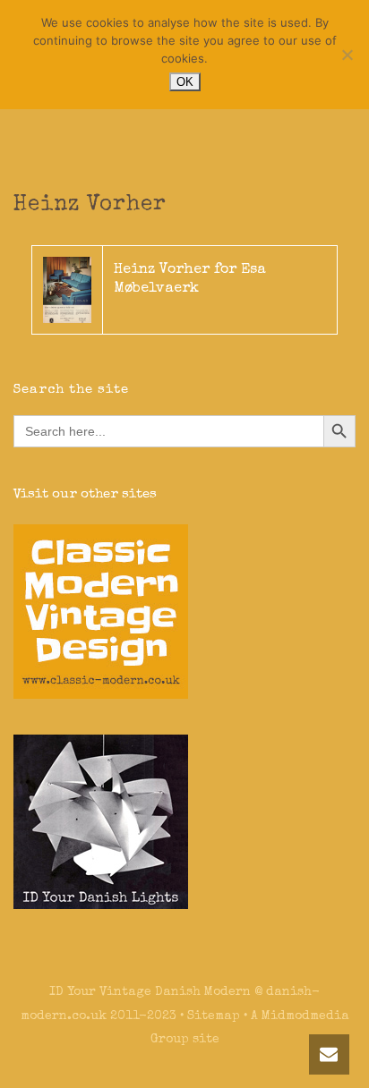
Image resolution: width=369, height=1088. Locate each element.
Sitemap (213, 1016)
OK (184, 82)
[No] (347, 55)
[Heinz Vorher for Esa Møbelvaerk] (67, 289)
